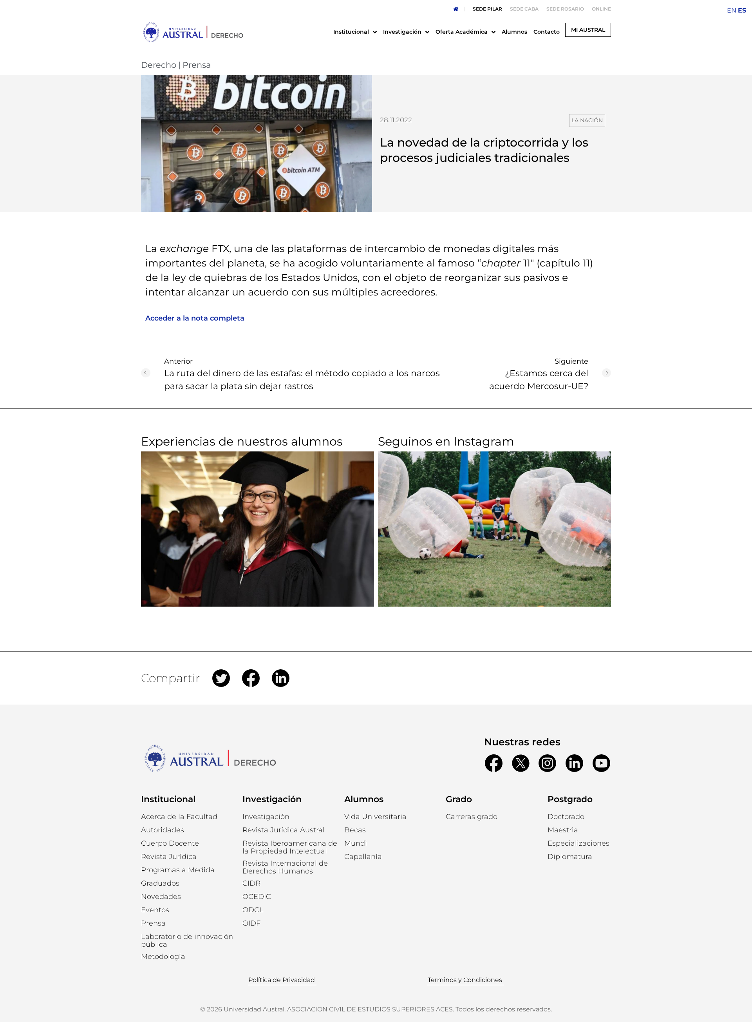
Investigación (272, 799)
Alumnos (363, 799)
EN (731, 10)
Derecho (158, 65)
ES (742, 10)
